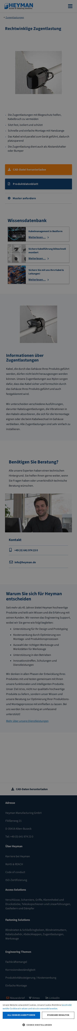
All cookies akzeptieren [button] (21, 1015)
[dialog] (38, 1016)
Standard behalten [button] (58, 1015)
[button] (38, 1025)
